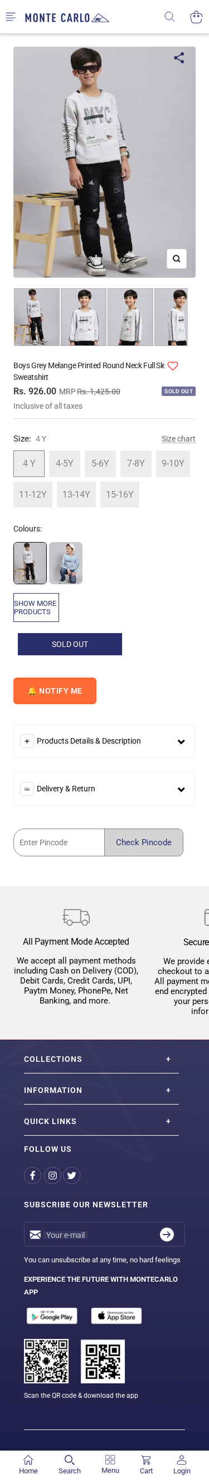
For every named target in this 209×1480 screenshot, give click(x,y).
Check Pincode (144, 842)
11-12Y (33, 494)
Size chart (179, 438)
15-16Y (120, 494)
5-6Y (100, 463)
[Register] (167, 1234)
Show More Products (35, 607)
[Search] (176, 17)
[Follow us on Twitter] (72, 1175)
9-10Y (173, 463)
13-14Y (76, 494)
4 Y (29, 463)
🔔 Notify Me (54, 690)
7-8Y (136, 463)
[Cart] (196, 17)
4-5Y (65, 463)
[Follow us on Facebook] (33, 1175)
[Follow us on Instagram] (53, 1175)
